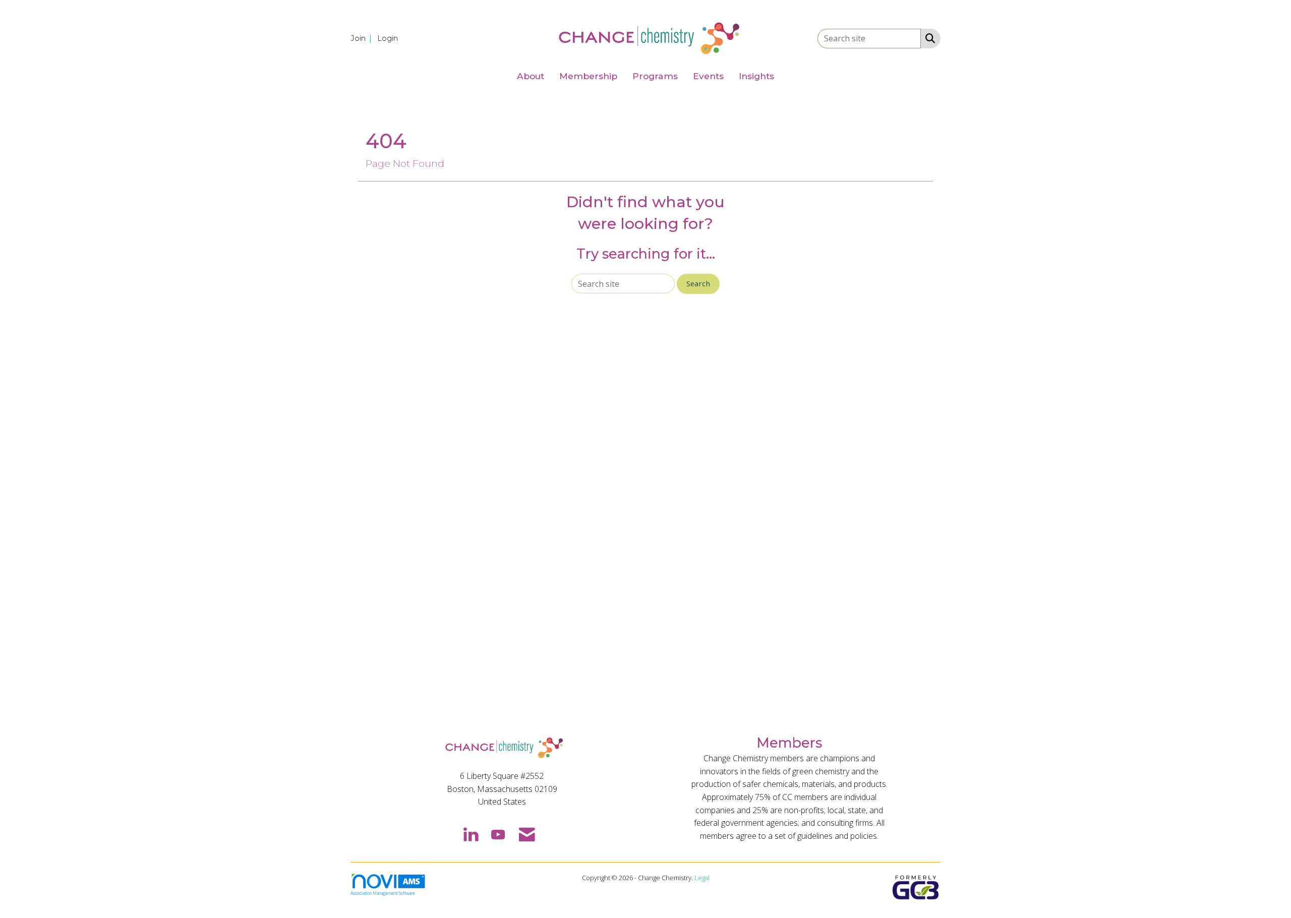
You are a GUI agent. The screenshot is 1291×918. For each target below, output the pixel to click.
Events (708, 76)
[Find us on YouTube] (498, 833)
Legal (702, 877)
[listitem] (362, 37)
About (530, 76)
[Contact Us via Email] (527, 833)
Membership (588, 76)
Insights (756, 76)
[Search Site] (928, 38)
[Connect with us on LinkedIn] (470, 833)
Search (698, 283)
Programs (655, 76)
